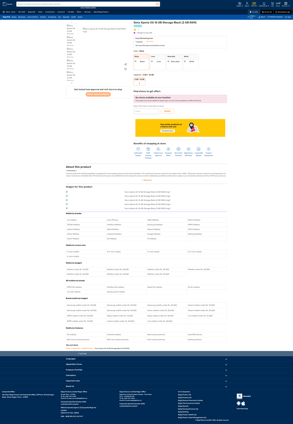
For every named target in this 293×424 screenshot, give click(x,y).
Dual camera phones (156, 339)
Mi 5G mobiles (194, 287)
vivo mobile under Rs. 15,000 (200, 316)
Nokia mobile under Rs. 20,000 (160, 316)
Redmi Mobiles (194, 220)
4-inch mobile (73, 252)
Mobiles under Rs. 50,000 (158, 274)
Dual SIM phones (195, 334)
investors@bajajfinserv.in (133, 400)
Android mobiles (114, 334)
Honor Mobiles (73, 239)
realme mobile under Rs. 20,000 (120, 321)
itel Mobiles (112, 239)
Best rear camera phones (118, 339)
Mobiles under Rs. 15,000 (77, 269)
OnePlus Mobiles (114, 225)
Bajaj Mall (76, 348)
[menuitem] (253, 17)
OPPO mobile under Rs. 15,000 (80, 321)
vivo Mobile (72, 220)
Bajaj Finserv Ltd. (184, 395)
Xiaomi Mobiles (153, 229)
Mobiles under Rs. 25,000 (158, 269)
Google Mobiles (153, 234)
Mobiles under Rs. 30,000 (199, 269)
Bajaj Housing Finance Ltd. (188, 409)
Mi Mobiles (151, 239)
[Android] (238, 403)
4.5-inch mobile (114, 252)
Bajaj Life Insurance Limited (189, 403)
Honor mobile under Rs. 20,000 (160, 310)
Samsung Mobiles (155, 225)
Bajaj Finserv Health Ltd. (187, 415)
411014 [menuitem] (252, 16)
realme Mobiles (73, 229)
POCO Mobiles (194, 229)
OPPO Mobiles (194, 225)
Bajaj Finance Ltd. (185, 398)
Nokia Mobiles (113, 229)
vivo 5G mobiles (73, 292)
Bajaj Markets (183, 406)
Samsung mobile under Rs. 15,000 (81, 305)
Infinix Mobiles (73, 234)
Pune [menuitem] (251, 18)
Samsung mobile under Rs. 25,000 (162, 305)
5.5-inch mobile (195, 252)
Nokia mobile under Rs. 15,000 (120, 316)
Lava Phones (112, 220)
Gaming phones (194, 339)
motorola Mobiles (114, 234)
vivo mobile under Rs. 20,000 (159, 321)
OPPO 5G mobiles (74, 287)
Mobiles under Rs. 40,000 (118, 274)
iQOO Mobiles (153, 220)
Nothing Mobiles (195, 234)
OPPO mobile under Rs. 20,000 (80, 316)
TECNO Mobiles (73, 225)
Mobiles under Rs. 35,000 (78, 274)
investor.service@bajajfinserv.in (77, 398)
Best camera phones (156, 334)
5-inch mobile (153, 252)
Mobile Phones (87, 348)
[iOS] (243, 403)
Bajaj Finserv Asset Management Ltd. (192, 418)
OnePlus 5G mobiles (115, 287)
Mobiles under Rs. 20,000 (118, 269)
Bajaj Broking (183, 412)
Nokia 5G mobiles (154, 287)
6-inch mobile (73, 256)
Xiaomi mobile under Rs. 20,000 (201, 310)
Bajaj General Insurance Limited (190, 400)
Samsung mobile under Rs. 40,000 (122, 310)
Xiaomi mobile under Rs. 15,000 (201, 305)
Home (68, 348)
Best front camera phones (78, 339)
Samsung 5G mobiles (116, 292)
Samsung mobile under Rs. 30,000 (81, 310)
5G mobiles (71, 334)
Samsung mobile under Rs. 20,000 (121, 305)
